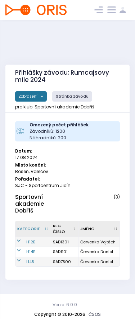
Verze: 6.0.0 (65, 305)
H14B (30, 252)
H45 (30, 262)
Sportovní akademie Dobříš (29, 204)
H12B (30, 242)
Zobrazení (29, 96)
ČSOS (95, 314)
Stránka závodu (72, 96)
